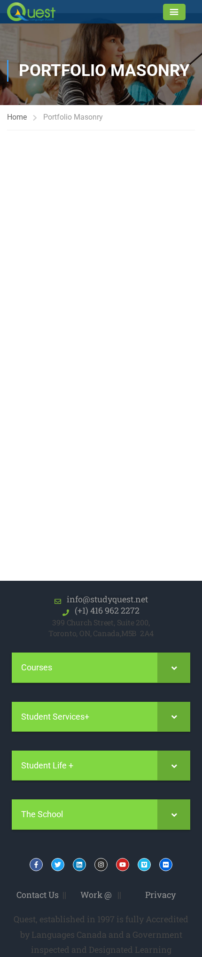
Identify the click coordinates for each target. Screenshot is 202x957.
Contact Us (37, 894)
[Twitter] (57, 864)
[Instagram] (101, 864)
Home (17, 117)
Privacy (160, 894)
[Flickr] (165, 864)
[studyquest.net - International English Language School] (37, 11)
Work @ (96, 894)
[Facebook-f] (36, 864)
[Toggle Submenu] (173, 667)
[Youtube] (122, 864)
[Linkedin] (79, 864)
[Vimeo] (144, 864)
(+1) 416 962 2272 (104, 610)
